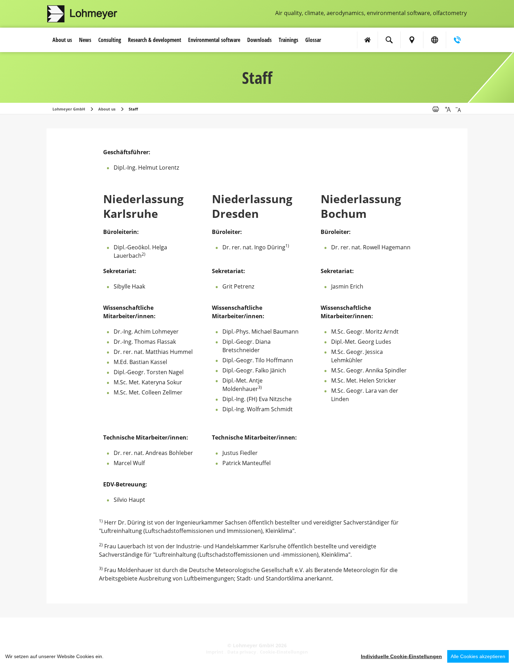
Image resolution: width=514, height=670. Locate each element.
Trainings (288, 40)
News (85, 40)
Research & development (154, 40)
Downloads (259, 40)
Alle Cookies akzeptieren (478, 656)
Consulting (109, 40)
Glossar (313, 40)
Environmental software (214, 40)
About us (62, 40)
